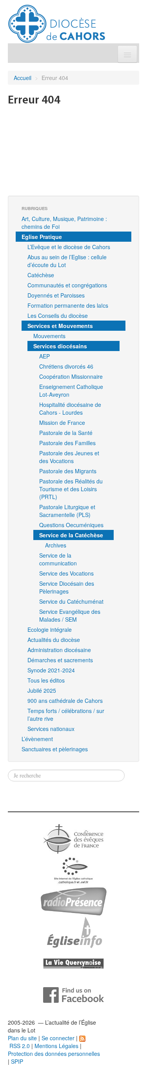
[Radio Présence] (73, 900)
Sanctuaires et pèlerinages (55, 749)
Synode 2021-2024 (51, 670)
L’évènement (37, 739)
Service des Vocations (66, 573)
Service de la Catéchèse (71, 535)
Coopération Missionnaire (71, 376)
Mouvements (49, 336)
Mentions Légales (56, 1046)
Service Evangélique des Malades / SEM (69, 615)
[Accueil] (56, 21)
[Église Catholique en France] (74, 838)
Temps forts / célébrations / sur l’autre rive (65, 714)
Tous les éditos (46, 680)
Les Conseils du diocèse (57, 315)
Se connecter (58, 1038)
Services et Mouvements (60, 326)
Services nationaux (50, 729)
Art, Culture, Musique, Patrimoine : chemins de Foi (64, 222)
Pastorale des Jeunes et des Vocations (69, 457)
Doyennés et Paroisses (56, 295)
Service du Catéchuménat (71, 601)
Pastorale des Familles (67, 443)
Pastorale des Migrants (67, 471)
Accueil (22, 78)
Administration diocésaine (59, 650)
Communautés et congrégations (67, 285)
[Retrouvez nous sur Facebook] (73, 994)
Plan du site (22, 1038)
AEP (44, 356)
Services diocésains (60, 346)
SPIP (17, 1061)
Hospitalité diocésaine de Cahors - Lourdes (70, 408)
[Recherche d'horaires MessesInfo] (73, 932)
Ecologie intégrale (49, 629)
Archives (55, 545)
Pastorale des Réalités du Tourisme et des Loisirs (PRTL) (71, 489)
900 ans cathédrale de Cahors (65, 700)
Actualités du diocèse (53, 640)
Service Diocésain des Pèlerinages (66, 587)
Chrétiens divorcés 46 (66, 366)
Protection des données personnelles (54, 1053)
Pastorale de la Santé (66, 433)
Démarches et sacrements (60, 660)
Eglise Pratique (42, 237)
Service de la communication (58, 559)
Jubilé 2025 (41, 690)
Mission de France (62, 422)
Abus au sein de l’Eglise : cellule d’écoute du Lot (67, 261)
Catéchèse (40, 275)
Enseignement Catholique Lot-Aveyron (71, 390)
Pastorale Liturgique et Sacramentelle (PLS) (67, 511)
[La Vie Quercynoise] (73, 963)
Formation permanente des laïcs (67, 305)
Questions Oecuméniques (71, 525)
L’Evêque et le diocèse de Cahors (68, 247)
